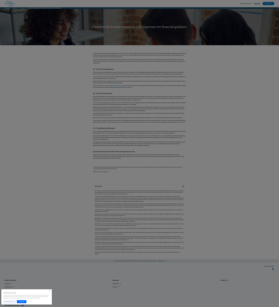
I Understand (21, 301)
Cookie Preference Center (9, 301)
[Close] (49, 290)
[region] (26, 297)
